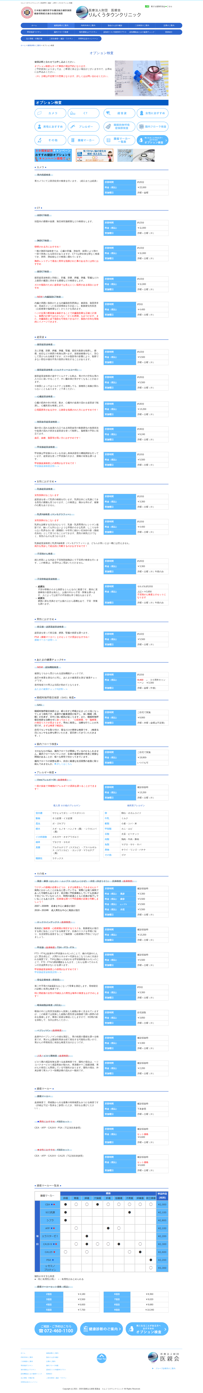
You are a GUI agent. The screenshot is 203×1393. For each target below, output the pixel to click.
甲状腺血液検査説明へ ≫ (47, 466)
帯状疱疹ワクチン (34, 32)
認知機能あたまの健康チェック (142, 32)
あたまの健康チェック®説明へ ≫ (51, 689)
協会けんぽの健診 (115, 25)
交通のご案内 (169, 25)
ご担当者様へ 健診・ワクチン (61, 39)
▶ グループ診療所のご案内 (163, 1368)
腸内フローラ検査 (61, 32)
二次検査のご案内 (142, 25)
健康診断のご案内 (61, 25)
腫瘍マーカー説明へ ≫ (46, 640)
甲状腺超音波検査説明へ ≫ (48, 972)
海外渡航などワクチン (88, 32)
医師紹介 (168, 32)
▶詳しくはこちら (63, 764)
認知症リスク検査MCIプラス (114, 32)
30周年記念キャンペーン (88, 39)
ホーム (34, 25)
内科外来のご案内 (88, 25)
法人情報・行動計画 (34, 39)
